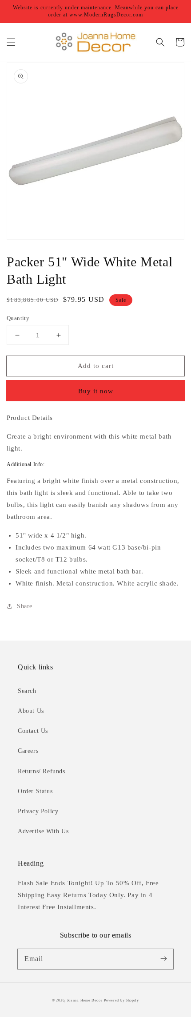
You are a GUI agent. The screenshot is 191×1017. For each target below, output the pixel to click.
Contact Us (33, 731)
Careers (28, 751)
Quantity (18, 318)
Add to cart (96, 365)
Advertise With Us (43, 831)
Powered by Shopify (121, 1000)
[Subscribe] (163, 959)
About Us (31, 711)
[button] (11, 42)
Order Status (35, 791)
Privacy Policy (38, 811)
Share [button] (24, 606)
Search (27, 691)
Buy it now (95, 391)
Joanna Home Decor (85, 1000)
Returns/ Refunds (41, 771)
